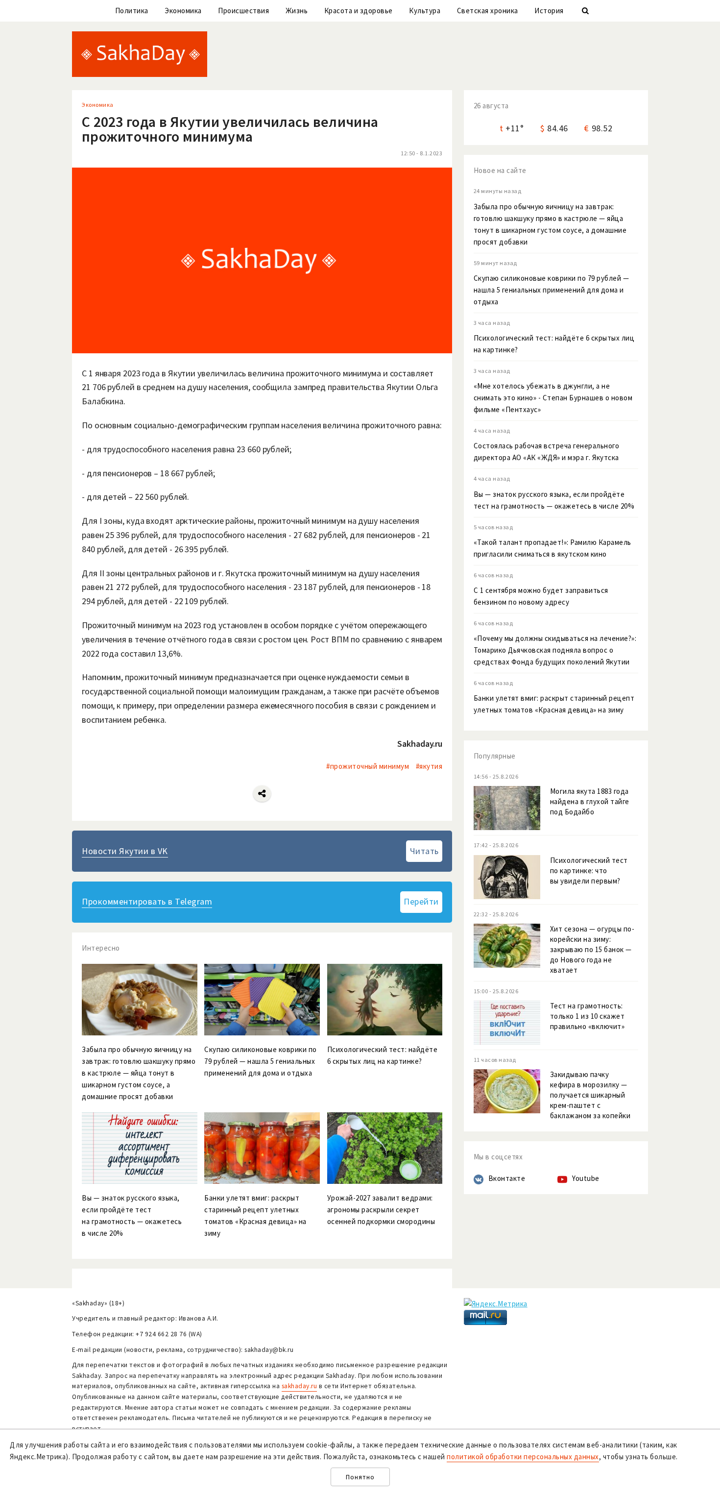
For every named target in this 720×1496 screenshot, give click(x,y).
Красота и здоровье (358, 10)
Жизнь (297, 10)
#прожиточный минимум (367, 766)
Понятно (360, 1477)
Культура (424, 10)
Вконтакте (507, 1178)
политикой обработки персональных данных (523, 1456)
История (549, 10)
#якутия (429, 766)
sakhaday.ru (299, 1386)
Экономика (183, 10)
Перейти (421, 901)
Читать (424, 851)
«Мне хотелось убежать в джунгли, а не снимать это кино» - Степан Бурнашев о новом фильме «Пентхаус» (553, 397)
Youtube (586, 1178)
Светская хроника (487, 10)
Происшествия (243, 10)
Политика (131, 10)
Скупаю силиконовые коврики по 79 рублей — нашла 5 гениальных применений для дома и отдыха (551, 289)
